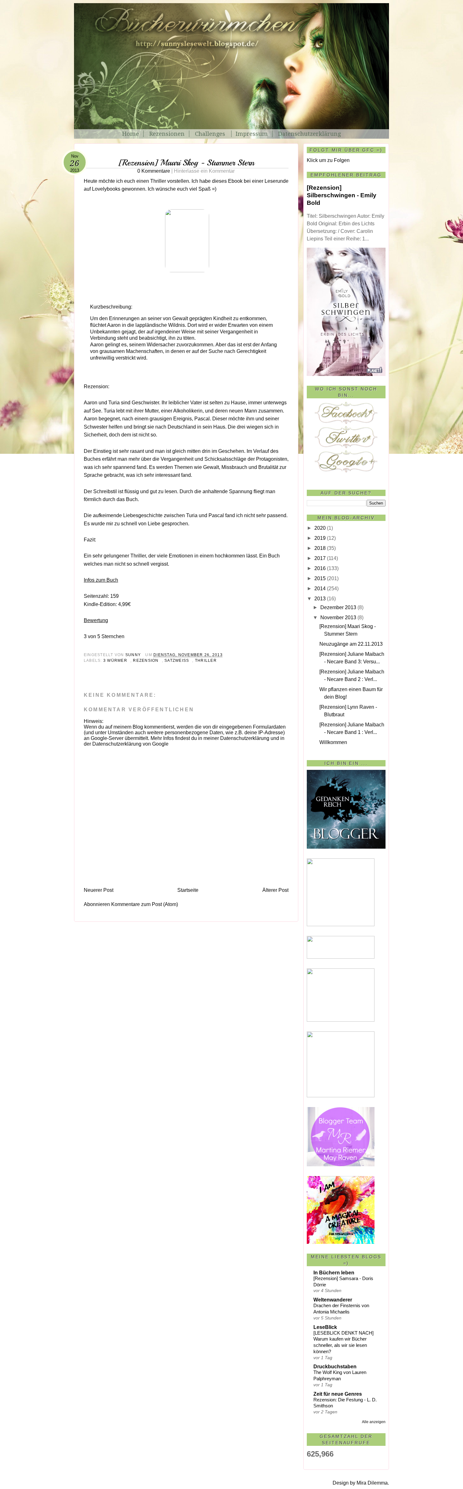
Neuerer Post (98, 890)
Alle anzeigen (374, 1422)
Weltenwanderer (332, 1299)
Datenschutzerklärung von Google (130, 744)
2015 (320, 578)
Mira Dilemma (372, 1483)
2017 (320, 558)
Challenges (211, 133)
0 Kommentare (186, 171)
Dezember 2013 (338, 607)
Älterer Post (275, 890)
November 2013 (338, 617)
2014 (320, 588)
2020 (320, 528)
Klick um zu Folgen (328, 160)
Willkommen (333, 742)
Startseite (187, 890)
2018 (320, 548)
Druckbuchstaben (335, 1366)
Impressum (252, 133)
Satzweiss (176, 660)
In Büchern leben (333, 1272)
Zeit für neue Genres (337, 1394)
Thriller (206, 660)
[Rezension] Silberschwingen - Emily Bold (341, 195)
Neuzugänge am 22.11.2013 (351, 644)
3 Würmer (115, 660)
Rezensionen (167, 133)
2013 (320, 598)
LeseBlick (325, 1327)
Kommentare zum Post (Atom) (144, 904)
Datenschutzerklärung (309, 133)
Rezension (145, 660)
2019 (320, 538)
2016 (320, 568)
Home (130, 133)
